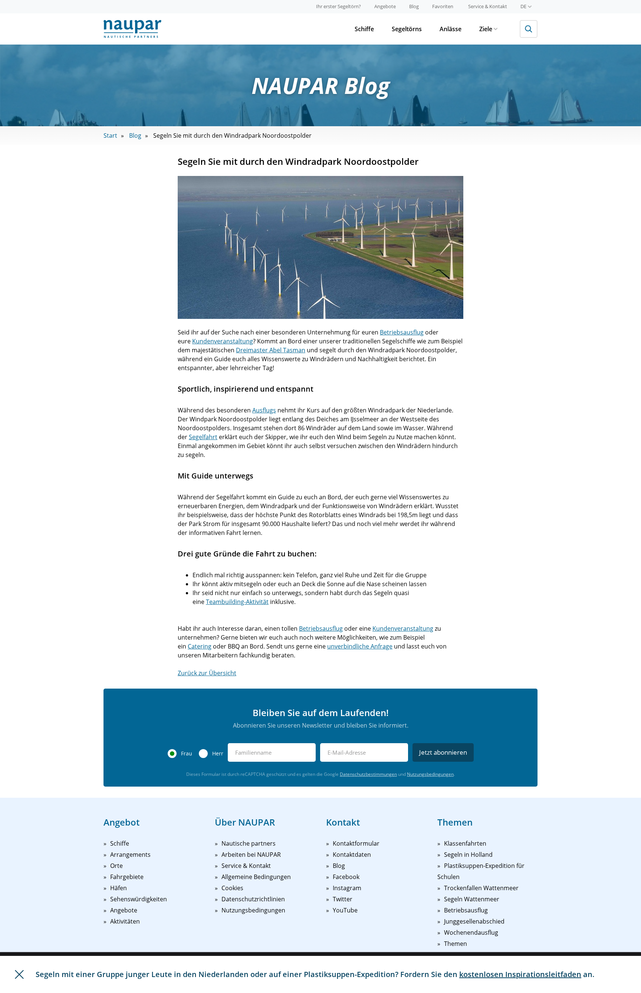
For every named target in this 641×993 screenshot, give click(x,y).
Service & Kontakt (487, 6)
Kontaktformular (356, 843)
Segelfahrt (203, 437)
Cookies (232, 888)
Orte (116, 866)
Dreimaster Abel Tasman (270, 350)
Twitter (342, 899)
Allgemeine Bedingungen (256, 877)
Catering (199, 646)
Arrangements (130, 854)
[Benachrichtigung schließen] (19, 974)
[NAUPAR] (132, 29)
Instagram (347, 888)
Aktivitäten (125, 921)
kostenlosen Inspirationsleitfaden (520, 974)
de (523, 6)
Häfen (118, 888)
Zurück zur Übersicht (207, 673)
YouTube (345, 910)
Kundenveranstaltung (222, 341)
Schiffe (364, 29)
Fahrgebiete (127, 877)
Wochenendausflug (471, 932)
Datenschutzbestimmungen (368, 774)
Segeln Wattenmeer (471, 899)
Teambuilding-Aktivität (237, 602)
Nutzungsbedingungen (430, 774)
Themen (455, 944)
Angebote (385, 6)
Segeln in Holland (468, 854)
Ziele (485, 29)
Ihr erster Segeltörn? (338, 6)
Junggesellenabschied (474, 921)
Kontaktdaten (352, 854)
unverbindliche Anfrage (359, 646)
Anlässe (450, 29)
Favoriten (442, 6)
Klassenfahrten (465, 843)
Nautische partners (248, 843)
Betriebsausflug (402, 332)
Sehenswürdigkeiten (138, 899)
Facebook (346, 877)
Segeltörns (407, 29)
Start (110, 135)
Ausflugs (264, 410)
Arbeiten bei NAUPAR (251, 854)
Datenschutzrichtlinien (253, 899)
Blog (414, 6)
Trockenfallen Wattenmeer (481, 888)
